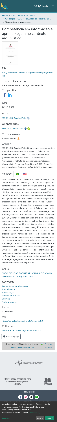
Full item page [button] (12, 336)
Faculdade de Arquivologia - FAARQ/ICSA (38, 18)
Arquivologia (8, 292)
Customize (6, 418)
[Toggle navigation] (53, 6)
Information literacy (10, 295)
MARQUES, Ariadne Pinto (14, 118)
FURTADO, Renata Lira (13, 128)
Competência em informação (15, 286)
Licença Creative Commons (22, 347)
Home (5, 15)
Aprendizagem (8, 289)
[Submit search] (35, 6)
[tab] (17, 174)
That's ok (49, 418)
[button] (39, 6)
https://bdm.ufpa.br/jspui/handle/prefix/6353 (22, 321)
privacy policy (34, 412)
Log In (45, 6)
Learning (6, 298)
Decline (40, 418)
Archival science (9, 302)
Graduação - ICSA (13, 18)
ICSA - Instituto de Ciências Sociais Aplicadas (24, 15)
